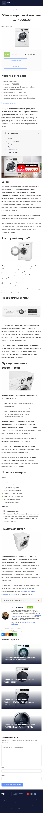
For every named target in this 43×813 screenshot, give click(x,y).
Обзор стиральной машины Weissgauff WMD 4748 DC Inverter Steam (19, 702)
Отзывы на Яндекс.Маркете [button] (14, 600)
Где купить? (15, 66)
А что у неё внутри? (14, 141)
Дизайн (10, 138)
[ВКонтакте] (3, 634)
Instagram (15, 624)
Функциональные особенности (18, 147)
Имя (3, 768)
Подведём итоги (13, 153)
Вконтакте (24, 622)
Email (4, 775)
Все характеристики (9, 103)
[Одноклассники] (7, 634)
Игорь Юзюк (17, 607)
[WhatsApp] (15, 634)
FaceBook (31, 622)
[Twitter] (11, 634)
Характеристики (15, 60)
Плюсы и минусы (13, 150)
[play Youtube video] (22, 167)
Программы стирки (14, 144)
